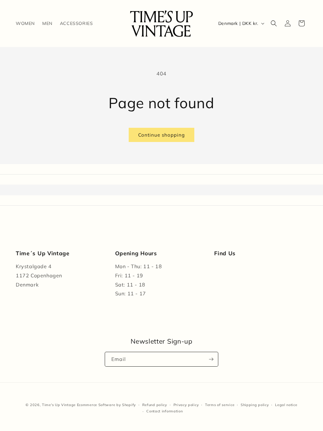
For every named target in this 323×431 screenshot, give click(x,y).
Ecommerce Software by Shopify (106, 405)
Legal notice (286, 405)
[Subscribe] (211, 359)
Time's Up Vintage (59, 405)
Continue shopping (161, 135)
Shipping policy (255, 405)
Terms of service (219, 405)
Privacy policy (186, 405)
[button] (274, 23)
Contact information (164, 411)
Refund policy (154, 405)
